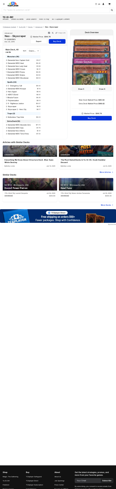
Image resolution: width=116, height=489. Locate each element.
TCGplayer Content (9, 27)
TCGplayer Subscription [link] (34, 485)
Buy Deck (57, 41)
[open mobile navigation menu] (4, 4)
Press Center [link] (59, 485)
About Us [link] (57, 477)
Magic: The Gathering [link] (10, 477)
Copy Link (62, 33)
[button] (112, 10)
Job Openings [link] (59, 481)
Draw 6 (102, 89)
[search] (56, 10)
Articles (5, 19)
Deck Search (31, 19)
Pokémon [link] (6, 485)
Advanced (38, 27)
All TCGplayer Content (61, 19)
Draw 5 (81, 89)
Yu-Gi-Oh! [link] (6, 481)
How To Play (44, 19)
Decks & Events (17, 19)
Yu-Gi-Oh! (8, 17)
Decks (30, 27)
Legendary (11, 39)
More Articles (105, 172)
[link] (12, 4)
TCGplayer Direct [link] (32, 481)
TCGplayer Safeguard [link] (34, 477)
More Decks (106, 205)
